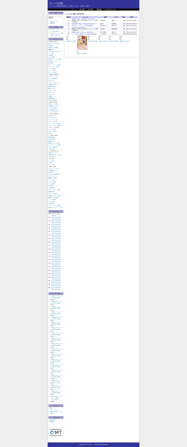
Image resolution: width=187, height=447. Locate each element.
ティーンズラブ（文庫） (55, 123)
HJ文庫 (50, 45)
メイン (73, 9)
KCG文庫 (51, 186)
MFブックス (52, 92)
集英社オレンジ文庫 (54, 143)
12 (52, 217)
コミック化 (51, 164)
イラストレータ (54, 410)
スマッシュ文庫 (53, 193)
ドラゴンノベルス (53, 76)
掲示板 (99, 9)
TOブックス (52, 80)
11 (53, 217)
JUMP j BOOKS (53, 100)
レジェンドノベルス (54, 168)
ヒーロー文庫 (52, 71)
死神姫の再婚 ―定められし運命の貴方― (83, 32)
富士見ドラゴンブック (54, 61)
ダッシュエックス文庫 (54, 65)
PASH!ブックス (53, 115)
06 (57, 214)
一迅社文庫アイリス (54, 110)
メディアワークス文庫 (54, 145)
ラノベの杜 (56, 3)
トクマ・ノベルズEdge (55, 205)
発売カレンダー (54, 21)
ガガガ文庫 (51, 57)
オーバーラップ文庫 (54, 67)
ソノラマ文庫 (52, 199)
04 (60, 214)
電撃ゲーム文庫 (53, 178)
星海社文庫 (51, 191)
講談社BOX (51, 98)
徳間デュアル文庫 (53, 197)
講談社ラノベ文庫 (53, 47)
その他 (50, 162)
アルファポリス (53, 90)
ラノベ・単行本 (53, 131)
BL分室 (82, 9)
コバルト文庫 (52, 182)
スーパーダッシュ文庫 (54, 189)
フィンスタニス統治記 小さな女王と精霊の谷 (84, 34)
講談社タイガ (52, 141)
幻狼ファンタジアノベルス (56, 207)
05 (58, 214)
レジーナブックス (53, 119)
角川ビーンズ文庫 (53, 104)
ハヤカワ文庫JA (53, 147)
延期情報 (52, 23)
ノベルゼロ (51, 180)
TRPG (50, 133)
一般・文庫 (51, 149)
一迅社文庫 (51, 188)
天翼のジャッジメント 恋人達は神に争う (83, 25)
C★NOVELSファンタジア (55, 155)
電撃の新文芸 (52, 86)
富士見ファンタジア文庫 (55, 59)
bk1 (69, 41)
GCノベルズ (52, 94)
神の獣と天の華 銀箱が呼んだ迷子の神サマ (83, 19)
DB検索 (52, 421)
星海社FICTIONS (53, 84)
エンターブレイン (54, 29)
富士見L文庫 (52, 139)
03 (52, 215)
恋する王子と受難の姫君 (78, 27)
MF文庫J (51, 63)
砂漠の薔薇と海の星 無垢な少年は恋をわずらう (84, 23)
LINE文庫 (51, 172)
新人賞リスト (53, 420)
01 (55, 215)
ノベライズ (51, 160)
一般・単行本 (52, 156)
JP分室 (90, 9)
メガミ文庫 (51, 201)
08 (53, 214)
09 (52, 214)
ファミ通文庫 (52, 69)
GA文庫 (50, 55)
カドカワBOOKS (53, 78)
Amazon (72, 41)
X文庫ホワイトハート (54, 106)
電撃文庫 (51, 49)
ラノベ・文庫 (52, 129)
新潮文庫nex (52, 137)
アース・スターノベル (54, 82)
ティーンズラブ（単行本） (56, 125)
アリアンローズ (53, 117)
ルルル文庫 (51, 184)
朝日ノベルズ (52, 88)
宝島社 (50, 96)
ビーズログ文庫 (54, 31)
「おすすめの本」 (54, 400)
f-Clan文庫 (51, 203)
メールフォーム (110, 9)
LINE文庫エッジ (53, 170)
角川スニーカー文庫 (54, 43)
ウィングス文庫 (53, 112)
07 (55, 214)
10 (55, 217)
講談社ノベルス (53, 153)
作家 (51, 408)
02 (53, 215)
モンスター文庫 (53, 72)
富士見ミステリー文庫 (54, 195)
